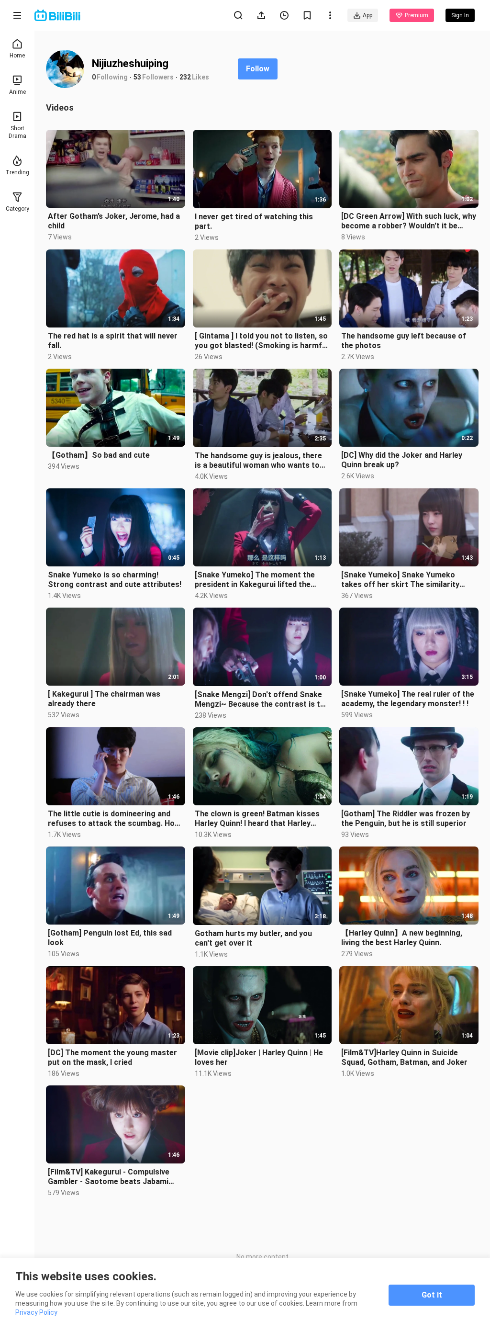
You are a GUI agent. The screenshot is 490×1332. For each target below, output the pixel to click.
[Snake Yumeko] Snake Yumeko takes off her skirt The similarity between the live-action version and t (407, 579)
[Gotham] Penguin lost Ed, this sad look (110, 937)
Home (17, 55)
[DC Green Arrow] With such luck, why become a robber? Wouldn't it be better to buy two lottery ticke (408, 221)
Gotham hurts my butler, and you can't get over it (253, 938)
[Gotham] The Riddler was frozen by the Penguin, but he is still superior (405, 818)
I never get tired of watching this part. (254, 221)
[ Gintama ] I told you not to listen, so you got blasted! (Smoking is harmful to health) (261, 340)
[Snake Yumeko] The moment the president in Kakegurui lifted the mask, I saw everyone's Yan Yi (255, 579)
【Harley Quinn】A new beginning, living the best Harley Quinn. (401, 937)
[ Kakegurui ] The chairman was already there (104, 698)
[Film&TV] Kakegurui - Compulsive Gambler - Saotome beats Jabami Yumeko (108, 1176)
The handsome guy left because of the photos (403, 340)
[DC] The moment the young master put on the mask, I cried (112, 1057)
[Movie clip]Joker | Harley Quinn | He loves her (259, 1057)
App (367, 15)
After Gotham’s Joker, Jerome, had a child (114, 221)
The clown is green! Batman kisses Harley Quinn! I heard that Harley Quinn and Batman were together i (257, 818)
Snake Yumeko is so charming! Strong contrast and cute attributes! (114, 579)
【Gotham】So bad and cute (99, 455)
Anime (17, 92)
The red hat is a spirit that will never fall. (113, 340)
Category (17, 208)
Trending (17, 172)
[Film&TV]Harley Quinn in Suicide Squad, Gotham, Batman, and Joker (404, 1057)
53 (137, 77)
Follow (257, 68)
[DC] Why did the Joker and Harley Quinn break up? (401, 460)
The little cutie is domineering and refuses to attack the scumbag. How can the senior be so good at (114, 818)
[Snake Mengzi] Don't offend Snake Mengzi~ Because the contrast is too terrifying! (262, 699)
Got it (432, 1294)
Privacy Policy (36, 1312)
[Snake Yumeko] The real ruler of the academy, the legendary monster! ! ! (407, 698)
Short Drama (17, 132)
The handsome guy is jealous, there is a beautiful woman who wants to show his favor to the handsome (258, 460)
